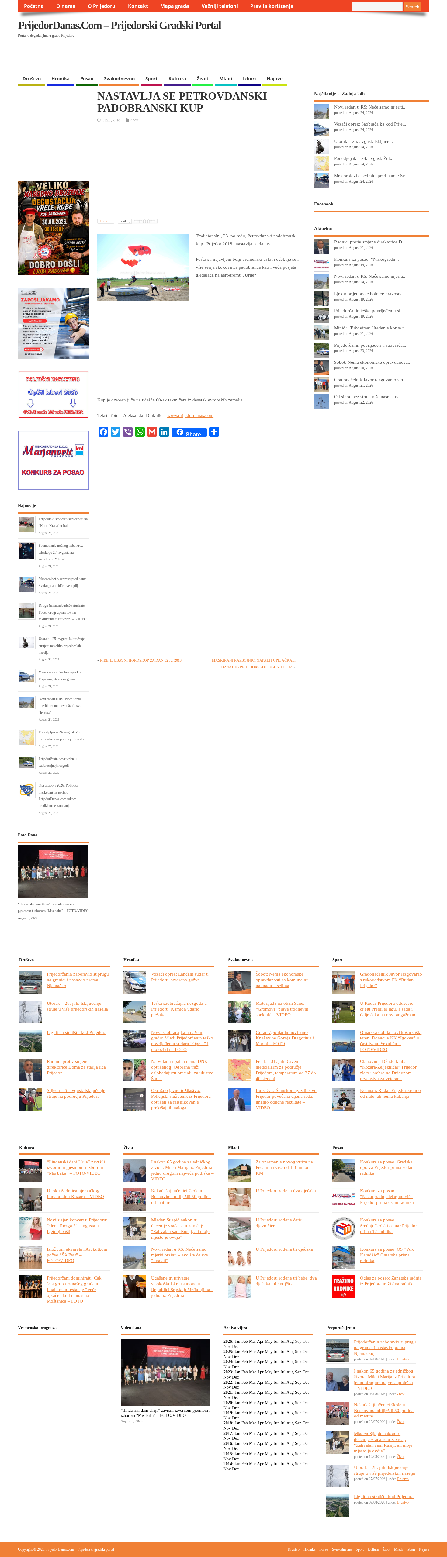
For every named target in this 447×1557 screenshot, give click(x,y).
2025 (228, 1351)
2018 (228, 1423)
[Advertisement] (311, 57)
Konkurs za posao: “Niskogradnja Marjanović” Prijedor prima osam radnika (387, 1196)
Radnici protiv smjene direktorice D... (370, 241)
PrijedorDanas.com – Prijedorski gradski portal (119, 25)
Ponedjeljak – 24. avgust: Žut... (363, 158)
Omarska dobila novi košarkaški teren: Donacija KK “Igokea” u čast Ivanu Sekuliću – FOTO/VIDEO (390, 1041)
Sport (151, 78)
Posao (86, 78)
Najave (275, 78)
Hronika (60, 78)
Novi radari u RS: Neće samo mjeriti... (370, 106)
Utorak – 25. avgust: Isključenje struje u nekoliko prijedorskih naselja (62, 646)
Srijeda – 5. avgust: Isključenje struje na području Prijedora (76, 1093)
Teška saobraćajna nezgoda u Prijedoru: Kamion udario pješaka (179, 1009)
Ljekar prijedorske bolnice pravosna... (370, 293)
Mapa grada (174, 6)
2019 (228, 1413)
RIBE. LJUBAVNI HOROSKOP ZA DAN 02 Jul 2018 (141, 660)
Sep (298, 1351)
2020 (228, 1402)
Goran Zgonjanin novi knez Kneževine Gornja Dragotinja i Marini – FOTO (285, 1038)
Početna (34, 6)
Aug (290, 1341)
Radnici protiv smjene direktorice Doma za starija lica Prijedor (76, 1067)
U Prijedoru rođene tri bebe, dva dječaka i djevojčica (286, 1280)
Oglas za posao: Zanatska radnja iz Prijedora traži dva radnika (390, 1280)
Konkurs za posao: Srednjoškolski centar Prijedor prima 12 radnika (388, 1225)
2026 (228, 1341)
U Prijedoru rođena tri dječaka (284, 1249)
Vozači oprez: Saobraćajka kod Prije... (370, 123)
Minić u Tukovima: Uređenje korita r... (370, 327)
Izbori (249, 78)
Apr (260, 1341)
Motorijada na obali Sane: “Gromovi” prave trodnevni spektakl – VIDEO (282, 1009)
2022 (228, 1382)
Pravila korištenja (271, 6)
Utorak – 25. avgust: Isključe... (363, 141)
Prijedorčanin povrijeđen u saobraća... (370, 345)
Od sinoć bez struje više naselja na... (368, 396)
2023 (228, 1372)
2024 (228, 1361)
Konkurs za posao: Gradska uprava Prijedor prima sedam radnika (387, 1167)
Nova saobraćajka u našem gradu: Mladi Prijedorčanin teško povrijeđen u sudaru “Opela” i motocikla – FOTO (182, 1041)
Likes (104, 221)
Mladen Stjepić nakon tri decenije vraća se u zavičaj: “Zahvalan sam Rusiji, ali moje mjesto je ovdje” (180, 1228)
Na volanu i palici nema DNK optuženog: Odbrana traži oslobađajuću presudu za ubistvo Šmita (182, 1070)
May (268, 1341)
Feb (244, 1341)
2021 (228, 1392)
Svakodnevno (119, 78)
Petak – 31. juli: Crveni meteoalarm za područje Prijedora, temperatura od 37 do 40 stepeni (286, 1070)
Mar (252, 1341)
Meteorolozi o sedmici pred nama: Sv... (371, 175)
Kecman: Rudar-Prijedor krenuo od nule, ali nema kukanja (390, 1093)
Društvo (32, 78)
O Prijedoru (102, 6)
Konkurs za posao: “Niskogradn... (366, 259)
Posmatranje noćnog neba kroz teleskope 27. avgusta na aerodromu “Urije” (61, 552)
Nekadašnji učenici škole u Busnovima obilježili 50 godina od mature (181, 1196)
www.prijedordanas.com (190, 415)
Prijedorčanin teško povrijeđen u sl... (369, 310)
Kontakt (138, 6)
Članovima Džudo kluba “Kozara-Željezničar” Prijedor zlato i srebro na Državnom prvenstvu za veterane (388, 1070)
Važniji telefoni (220, 6)
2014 (228, 1464)
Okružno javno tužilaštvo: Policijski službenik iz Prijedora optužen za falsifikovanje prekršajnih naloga (181, 1099)
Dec (235, 1357)
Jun (276, 1341)
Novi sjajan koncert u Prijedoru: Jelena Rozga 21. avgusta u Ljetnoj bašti (77, 1225)
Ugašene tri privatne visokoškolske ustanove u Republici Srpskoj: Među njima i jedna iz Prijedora (182, 1286)
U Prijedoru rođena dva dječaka (286, 1190)
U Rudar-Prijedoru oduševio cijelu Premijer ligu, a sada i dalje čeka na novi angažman (387, 1009)
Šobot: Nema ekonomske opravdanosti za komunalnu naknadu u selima (282, 979)
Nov (227, 1357)
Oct (306, 1351)
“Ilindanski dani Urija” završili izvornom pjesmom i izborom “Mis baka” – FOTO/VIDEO (76, 1167)
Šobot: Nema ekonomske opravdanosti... (372, 362)
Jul (283, 1341)
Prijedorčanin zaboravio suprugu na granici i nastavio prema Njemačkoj (78, 979)
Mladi (225, 78)
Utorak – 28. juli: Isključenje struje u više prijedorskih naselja (77, 1006)
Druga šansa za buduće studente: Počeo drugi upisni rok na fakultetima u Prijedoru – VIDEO (63, 612)
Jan (237, 1341)
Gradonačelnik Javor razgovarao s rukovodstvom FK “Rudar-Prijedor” (391, 979)
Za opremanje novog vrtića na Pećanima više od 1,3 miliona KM (284, 1167)
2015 (228, 1454)
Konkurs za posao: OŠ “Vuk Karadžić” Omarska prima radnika (387, 1254)
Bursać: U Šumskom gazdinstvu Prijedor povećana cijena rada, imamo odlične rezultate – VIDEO (286, 1099)
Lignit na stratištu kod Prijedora (76, 1032)
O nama (66, 6)
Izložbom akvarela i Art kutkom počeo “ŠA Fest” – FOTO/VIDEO (77, 1254)
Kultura (177, 78)
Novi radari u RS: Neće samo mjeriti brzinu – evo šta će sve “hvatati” (60, 706)
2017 (228, 1433)
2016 (228, 1443)
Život (203, 78)
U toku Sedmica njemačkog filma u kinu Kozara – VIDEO (75, 1193)
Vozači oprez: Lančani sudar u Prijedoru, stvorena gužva (180, 976)
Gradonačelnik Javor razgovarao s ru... (371, 379)
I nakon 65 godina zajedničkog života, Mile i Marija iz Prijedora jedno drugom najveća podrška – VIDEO (182, 1170)
